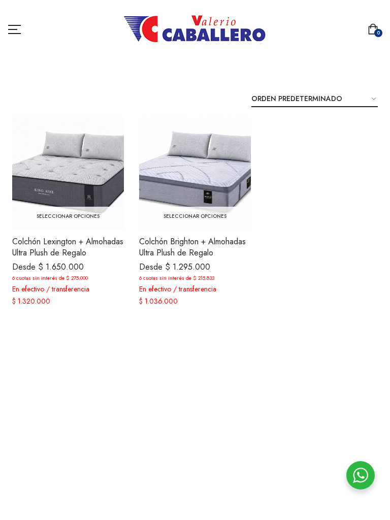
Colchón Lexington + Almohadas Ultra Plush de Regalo (67, 247)
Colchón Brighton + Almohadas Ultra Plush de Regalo (192, 247)
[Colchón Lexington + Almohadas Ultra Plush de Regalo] (68, 173)
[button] (375, 30)
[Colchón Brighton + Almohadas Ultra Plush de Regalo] (195, 173)
